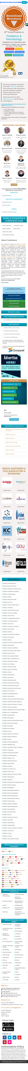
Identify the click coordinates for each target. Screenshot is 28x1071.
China (12, 856)
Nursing (5, 960)
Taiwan (21, 863)
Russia (12, 882)
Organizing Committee (8, 395)
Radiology (5, 912)
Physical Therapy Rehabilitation (19, 908)
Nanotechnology (19, 955)
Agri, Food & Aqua (7, 924)
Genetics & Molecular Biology (8, 946)
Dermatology (18, 939)
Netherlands (16, 878)
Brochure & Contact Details (9, 402)
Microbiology (6, 955)
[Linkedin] (14, 1037)
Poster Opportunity (14, 303)
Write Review (14, 419)
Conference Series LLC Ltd (9, 1061)
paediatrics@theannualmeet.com (11, 989)
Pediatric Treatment (10, 434)
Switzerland (7, 886)
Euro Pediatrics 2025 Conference (12, 320)
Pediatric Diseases (10, 438)
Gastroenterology (19, 894)
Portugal (19, 880)
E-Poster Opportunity (14, 306)
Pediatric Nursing (10, 454)
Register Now (19, 48)
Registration (8, 387)
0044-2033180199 (10, 1002)
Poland (12, 880)
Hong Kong (19, 856)
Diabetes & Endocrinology (6, 895)
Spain (14, 884)
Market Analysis (6, 228)
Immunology (18, 949)
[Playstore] (19, 73)
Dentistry (5, 939)
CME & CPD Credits (7, 231)
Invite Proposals (5, 1015)
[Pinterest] (5, 1042)
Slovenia (19, 882)
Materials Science (7, 952)
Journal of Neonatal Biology (11, 337)
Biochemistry (18, 928)
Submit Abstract (9, 48)
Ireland (5, 876)
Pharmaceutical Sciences (6, 972)
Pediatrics (17, 965)
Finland (13, 872)
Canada (5, 851)
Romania (15, 863)
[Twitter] (10, 1037)
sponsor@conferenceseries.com (14, 298)
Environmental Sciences (18, 942)
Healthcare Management (18, 897)
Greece (13, 874)
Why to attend (16, 228)
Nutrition (17, 960)
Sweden (21, 884)
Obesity (4, 905)
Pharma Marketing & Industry (20, 968)
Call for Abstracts (7, 398)
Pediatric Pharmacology (11, 442)
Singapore (19, 861)
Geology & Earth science (19, 946)
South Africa (7, 884)
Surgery (17, 977)
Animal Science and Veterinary (7, 929)
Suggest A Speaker (5, 1012)
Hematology (6, 949)
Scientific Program (8, 391)
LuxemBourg (7, 878)
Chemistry (17, 936)
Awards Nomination (18, 55)
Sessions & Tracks (9, 52)
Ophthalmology (19, 905)
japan (18, 858)
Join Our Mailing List (6, 1010)
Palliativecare (6, 907)
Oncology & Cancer (7, 962)
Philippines (11, 861)
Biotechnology (18, 931)
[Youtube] (19, 1037)
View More (14, 184)
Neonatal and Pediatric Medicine (12, 334)
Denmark (6, 872)
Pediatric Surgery (10, 450)
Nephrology (6, 957)
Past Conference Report (8, 234)
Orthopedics (18, 962)
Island (17, 876)
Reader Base (8, 55)
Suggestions (4, 1014)
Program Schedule (20, 52)
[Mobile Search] (14, 73)
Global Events (14, 86)
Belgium (12, 870)
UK (13, 886)
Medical (17, 952)
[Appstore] (21, 73)
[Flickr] (10, 1042)
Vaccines (17, 979)
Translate (11, 77)
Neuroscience (18, 957)
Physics (17, 972)
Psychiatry (17, 974)
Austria (5, 870)
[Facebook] (5, 1037)
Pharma (5, 968)
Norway (6, 880)
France (20, 872)
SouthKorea (7, 863)
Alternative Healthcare (18, 925)
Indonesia (11, 858)
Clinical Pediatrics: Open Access (12, 327)
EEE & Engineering (7, 941)
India (5, 858)
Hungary (20, 874)
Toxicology (5, 979)
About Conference (6, 225)
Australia (6, 856)
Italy (11, 876)
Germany (6, 874)
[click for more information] (7, 482)
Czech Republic (21, 870)
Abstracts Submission (10, 384)
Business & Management (6, 934)
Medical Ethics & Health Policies (19, 901)
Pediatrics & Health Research (11, 330)
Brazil (11, 851)
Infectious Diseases (7, 901)
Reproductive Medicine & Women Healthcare (20, 913)
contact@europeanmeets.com (10, 993)
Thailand (6, 865)
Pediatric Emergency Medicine (13, 446)
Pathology (5, 965)
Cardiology (17, 933)
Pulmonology (6, 977)
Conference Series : (8, 99)
